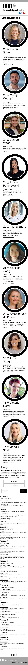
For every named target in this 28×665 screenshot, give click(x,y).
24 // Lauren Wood (11, 141)
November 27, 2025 (7, 146)
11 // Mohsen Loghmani (5, 589)
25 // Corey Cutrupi (10, 97)
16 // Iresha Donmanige (5, 565)
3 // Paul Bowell (3, 632)
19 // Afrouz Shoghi (10, 360)
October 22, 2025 (7, 320)
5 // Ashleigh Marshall (4, 624)
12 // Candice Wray (4, 580)
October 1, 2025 (6, 453)
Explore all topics (14, 485)
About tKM (14, 481)
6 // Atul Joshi (3, 616)
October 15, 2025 (7, 365)
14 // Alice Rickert (3, 573)
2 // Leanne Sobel (3, 642)
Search (23, 491)
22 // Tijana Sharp (14, 226)
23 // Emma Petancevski (11, 184)
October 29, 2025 (7, 274)
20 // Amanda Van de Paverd (14, 315)
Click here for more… (8, 64)
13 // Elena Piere (3, 576)
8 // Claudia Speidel (4, 607)
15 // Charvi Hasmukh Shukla (6, 570)
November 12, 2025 (7, 230)
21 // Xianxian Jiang (12, 269)
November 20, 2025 (7, 189)
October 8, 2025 (6, 409)
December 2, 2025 (7, 102)
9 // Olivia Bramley (4, 597)
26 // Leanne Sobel (11, 50)
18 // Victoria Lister (11, 404)
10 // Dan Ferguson (4, 594)
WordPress (25, 662)
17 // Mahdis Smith (11, 448)
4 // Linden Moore (4, 629)
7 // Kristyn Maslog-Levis (5, 611)
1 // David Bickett (3, 646)
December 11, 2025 (7, 56)
